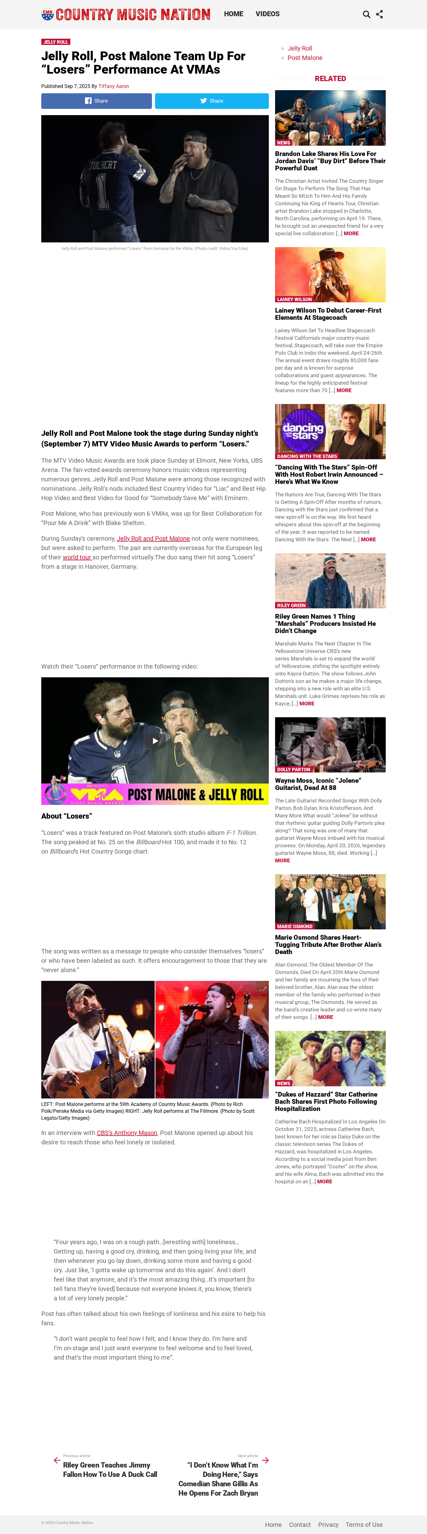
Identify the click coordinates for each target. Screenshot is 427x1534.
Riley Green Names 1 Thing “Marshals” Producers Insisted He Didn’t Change (325, 624)
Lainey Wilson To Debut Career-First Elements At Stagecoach (328, 314)
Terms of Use (364, 1524)
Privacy (328, 1524)
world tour (78, 557)
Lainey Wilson (294, 299)
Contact (300, 1524)
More (351, 233)
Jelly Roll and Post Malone (153, 538)
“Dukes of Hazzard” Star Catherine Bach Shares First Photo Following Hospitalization (326, 1102)
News (283, 143)
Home (233, 14)
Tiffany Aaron (113, 86)
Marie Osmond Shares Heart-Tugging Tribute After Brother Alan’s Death (328, 945)
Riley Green (291, 605)
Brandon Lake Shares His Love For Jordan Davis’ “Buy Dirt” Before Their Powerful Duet (330, 161)
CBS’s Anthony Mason (127, 1133)
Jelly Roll (55, 42)
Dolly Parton (293, 769)
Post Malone (305, 57)
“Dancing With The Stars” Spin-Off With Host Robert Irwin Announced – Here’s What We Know (329, 474)
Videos (268, 14)
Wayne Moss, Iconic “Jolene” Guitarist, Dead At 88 (318, 784)
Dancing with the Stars (307, 456)
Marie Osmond (295, 926)
